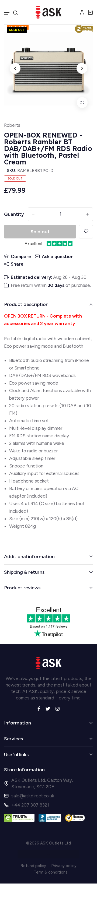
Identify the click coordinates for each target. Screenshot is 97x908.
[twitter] (48, 708)
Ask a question (58, 256)
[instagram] (58, 708)
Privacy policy (64, 865)
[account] (82, 12)
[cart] (90, 12)
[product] (82, 102)
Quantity (14, 214)
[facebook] (38, 708)
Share (17, 264)
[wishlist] (86, 231)
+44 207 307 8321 (30, 805)
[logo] (48, 12)
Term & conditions (50, 872)
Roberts (12, 125)
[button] (7, 13)
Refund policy (33, 865)
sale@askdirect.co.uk (32, 795)
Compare (21, 256)
